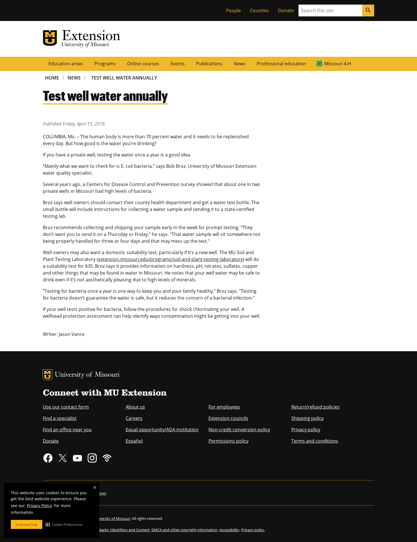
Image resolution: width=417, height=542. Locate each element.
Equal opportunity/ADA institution (162, 429)
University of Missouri (87, 375)
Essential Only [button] (26, 524)
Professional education (281, 63)
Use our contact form (66, 407)
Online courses (143, 63)
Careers (134, 418)
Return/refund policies (315, 407)
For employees (224, 407)
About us (135, 407)
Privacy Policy (39, 505)
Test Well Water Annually (124, 78)
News (239, 63)
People (233, 10)
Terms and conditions (314, 441)
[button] (64, 524)
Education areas (66, 63)
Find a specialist (60, 418)
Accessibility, (229, 529)
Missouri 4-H (337, 63)
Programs (105, 63)
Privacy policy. (253, 529)
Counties (259, 10)
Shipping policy (307, 418)
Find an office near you (67, 429)
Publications (209, 63)
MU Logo (47, 374)
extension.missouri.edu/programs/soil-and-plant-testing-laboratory (170, 259)
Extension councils (228, 418)
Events (177, 63)
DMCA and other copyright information (184, 529)
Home (52, 78)
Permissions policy (228, 441)
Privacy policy (305, 429)
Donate (286, 10)
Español (134, 441)
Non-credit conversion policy (239, 429)
